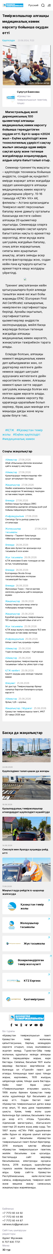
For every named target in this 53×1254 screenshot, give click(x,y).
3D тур (6, 1249)
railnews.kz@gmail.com (15, 1224)
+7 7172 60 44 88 (12, 1216)
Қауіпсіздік (8, 40)
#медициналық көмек (18, 439)
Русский (33, 5)
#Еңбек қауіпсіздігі (26, 434)
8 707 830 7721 (11, 1241)
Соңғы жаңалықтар (17, 451)
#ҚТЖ (9, 430)
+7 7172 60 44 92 (12, 1212)
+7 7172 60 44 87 (12, 1220)
